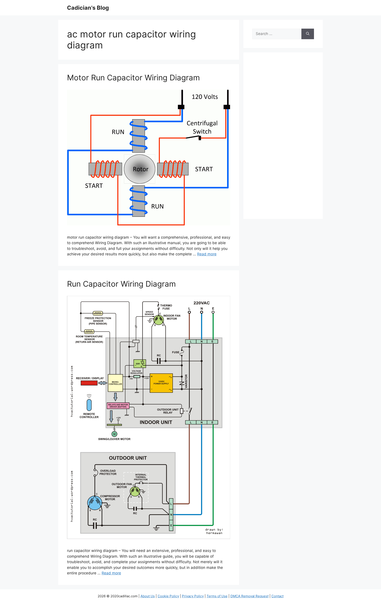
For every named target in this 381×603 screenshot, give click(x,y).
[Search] (307, 34)
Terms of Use (217, 596)
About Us (147, 596)
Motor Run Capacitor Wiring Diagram (133, 77)
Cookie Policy (168, 596)
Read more (207, 254)
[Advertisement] (283, 138)
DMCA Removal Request (249, 596)
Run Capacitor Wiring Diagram (121, 283)
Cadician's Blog (88, 7)
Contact (277, 596)
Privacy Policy (193, 596)
